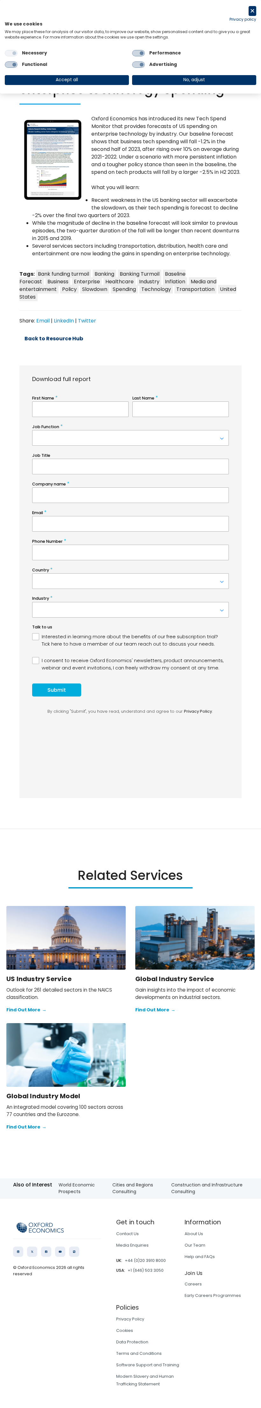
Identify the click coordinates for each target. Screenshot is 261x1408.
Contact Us (127, 1233)
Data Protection (132, 1342)
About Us (194, 1233)
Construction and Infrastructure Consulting (207, 1188)
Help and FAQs (200, 1256)
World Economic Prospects (77, 1188)
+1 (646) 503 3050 (146, 1270)
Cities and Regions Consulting (132, 1188)
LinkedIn (64, 320)
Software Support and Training (147, 1365)
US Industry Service (39, 978)
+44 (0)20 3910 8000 (145, 1260)
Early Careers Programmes (213, 1295)
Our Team (195, 1245)
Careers (193, 1284)
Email (43, 320)
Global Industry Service (174, 978)
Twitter (87, 320)
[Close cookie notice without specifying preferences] (252, 11)
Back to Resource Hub (54, 338)
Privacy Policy (130, 1319)
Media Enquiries (132, 1245)
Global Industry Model (43, 1096)
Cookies (124, 1330)
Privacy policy (242, 19)
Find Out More (26, 1010)
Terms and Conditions (139, 1353)
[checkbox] (11, 53)
